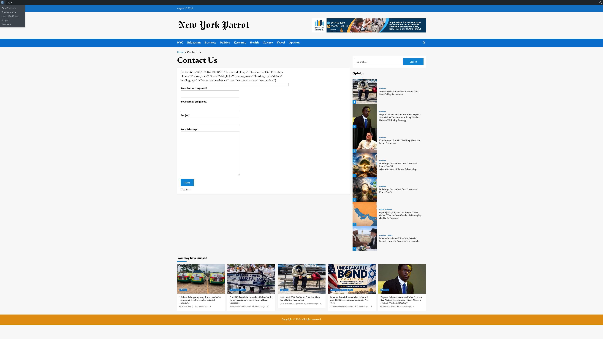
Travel (281, 42)
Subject (185, 115)
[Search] (424, 43)
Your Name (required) (194, 88)
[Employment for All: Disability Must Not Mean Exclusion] (365, 140)
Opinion (294, 42)
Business (210, 42)
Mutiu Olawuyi (187, 306)
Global (381, 209)
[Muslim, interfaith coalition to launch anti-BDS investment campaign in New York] (352, 279)
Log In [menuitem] (10, 2)
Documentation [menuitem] (9, 12)
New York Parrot (389, 306)
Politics (225, 42)
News (242, 290)
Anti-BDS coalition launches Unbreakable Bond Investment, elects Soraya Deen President (251, 300)
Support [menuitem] (5, 20)
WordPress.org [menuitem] (9, 8)
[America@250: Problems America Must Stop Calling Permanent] (365, 91)
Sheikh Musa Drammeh (241, 306)
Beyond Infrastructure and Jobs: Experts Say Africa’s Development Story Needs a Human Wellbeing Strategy (400, 117)
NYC (180, 42)
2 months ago (312, 304)
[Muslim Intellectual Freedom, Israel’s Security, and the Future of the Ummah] (365, 238)
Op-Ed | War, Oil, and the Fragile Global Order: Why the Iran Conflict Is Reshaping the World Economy (400, 215)
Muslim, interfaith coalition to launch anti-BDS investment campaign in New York (349, 300)
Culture (268, 42)
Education (194, 42)
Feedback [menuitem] (6, 24)
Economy (240, 42)
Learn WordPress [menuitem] (10, 16)
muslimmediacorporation (292, 304)
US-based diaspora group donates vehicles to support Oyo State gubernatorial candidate (200, 300)
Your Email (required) (194, 102)
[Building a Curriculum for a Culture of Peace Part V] (365, 189)
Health (254, 42)
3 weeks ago (202, 306)
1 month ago (260, 306)
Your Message (189, 129)
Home (180, 52)
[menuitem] (2, 2)
